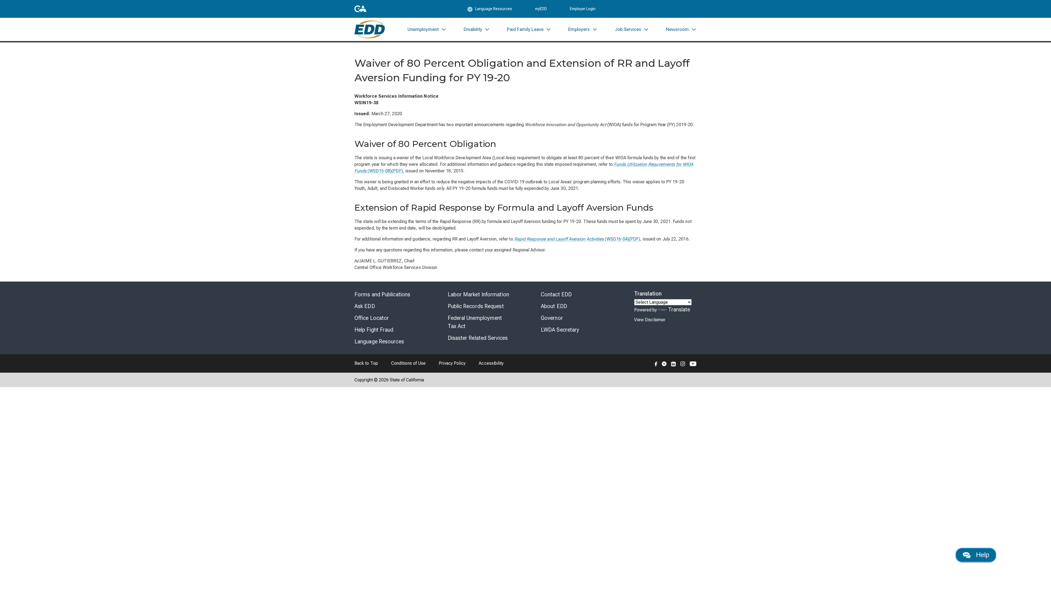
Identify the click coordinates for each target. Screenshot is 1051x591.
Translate (679, 309)
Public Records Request (476, 306)
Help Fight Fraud (374, 329)
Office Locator (371, 318)
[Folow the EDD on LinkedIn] (673, 363)
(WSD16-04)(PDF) (577, 239)
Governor (552, 318)
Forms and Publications (382, 294)
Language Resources (379, 341)
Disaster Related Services (478, 338)
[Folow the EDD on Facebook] (656, 363)
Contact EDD (556, 294)
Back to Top (366, 363)
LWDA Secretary (560, 329)
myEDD (541, 9)
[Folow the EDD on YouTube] (693, 363)
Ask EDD (364, 306)
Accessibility (491, 363)
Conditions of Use (408, 363)
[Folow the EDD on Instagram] (682, 363)
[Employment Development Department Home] (369, 29)
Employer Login (583, 9)
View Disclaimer (649, 319)
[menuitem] (427, 29)
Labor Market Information (478, 294)
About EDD (554, 306)
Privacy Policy (452, 363)
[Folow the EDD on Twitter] (664, 363)
